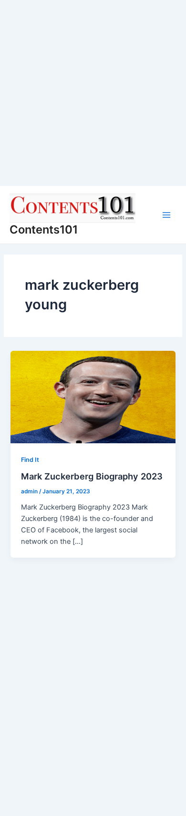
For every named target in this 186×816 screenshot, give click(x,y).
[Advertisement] (93, 93)
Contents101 (44, 229)
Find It (30, 459)
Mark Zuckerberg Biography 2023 (92, 476)
